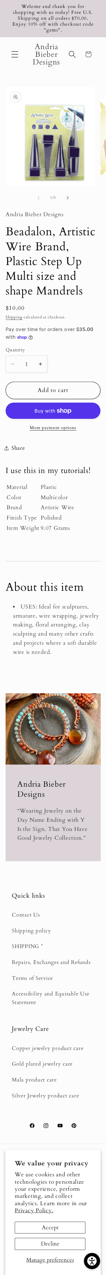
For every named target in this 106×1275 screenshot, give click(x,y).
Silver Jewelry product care (45, 1095)
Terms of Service (32, 978)
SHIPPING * (27, 946)
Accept (50, 1227)
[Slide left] (38, 197)
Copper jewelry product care (47, 1048)
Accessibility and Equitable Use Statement (50, 998)
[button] (15, 54)
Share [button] (18, 448)
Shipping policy (31, 930)
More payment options (53, 428)
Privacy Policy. (34, 1210)
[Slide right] (67, 197)
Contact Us (26, 915)
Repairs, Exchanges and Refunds (51, 962)
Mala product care (34, 1079)
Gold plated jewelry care (42, 1064)
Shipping (14, 317)
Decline (50, 1244)
